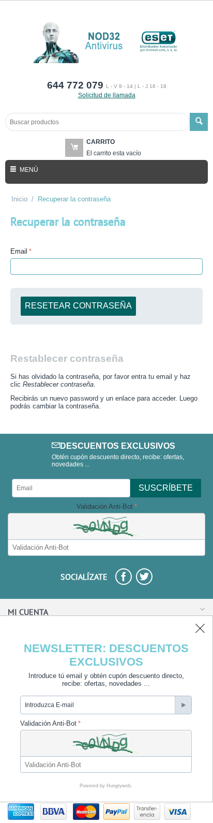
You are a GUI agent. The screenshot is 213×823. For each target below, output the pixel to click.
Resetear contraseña (78, 305)
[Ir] (183, 705)
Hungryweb (118, 785)
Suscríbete (166, 487)
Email (18, 251)
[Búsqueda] (199, 122)
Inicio (19, 199)
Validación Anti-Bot (105, 506)
